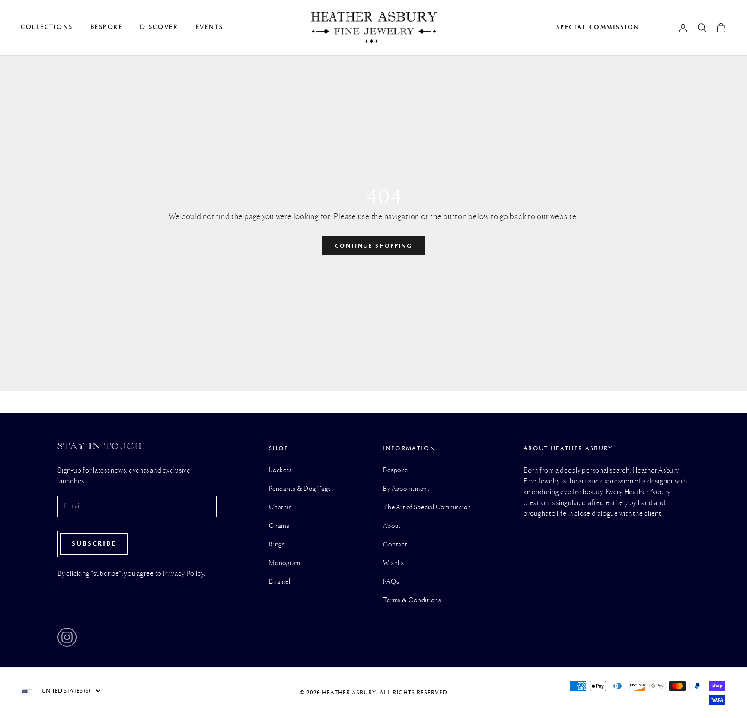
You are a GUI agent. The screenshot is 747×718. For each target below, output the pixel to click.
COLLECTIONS (47, 27)
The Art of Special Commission (427, 507)
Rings (277, 544)
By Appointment (406, 489)
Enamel (279, 581)
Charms (280, 507)
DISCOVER (159, 27)
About (392, 526)
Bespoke (395, 470)
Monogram (284, 563)
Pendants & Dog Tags (300, 489)
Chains (279, 526)
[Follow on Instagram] (67, 637)
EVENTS (209, 27)
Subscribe (94, 543)
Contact (395, 544)
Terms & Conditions (412, 600)
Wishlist (394, 563)
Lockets (280, 470)
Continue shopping (373, 245)
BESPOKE (106, 27)
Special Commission (598, 27)
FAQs (391, 581)
